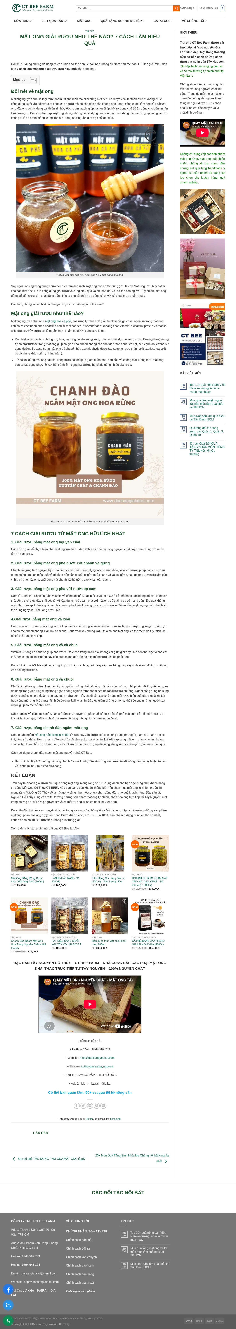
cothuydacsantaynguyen (97, 1066)
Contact (25, 1318)
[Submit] (176, 8)
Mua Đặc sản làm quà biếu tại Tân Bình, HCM (207, 417)
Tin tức (89, 31)
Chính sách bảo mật (79, 1239)
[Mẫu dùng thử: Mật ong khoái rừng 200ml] (110, 915)
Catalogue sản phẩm (80, 1291)
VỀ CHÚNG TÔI (193, 20)
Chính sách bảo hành (80, 1265)
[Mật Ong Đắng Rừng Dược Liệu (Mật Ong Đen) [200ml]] (29, 853)
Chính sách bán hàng (80, 1274)
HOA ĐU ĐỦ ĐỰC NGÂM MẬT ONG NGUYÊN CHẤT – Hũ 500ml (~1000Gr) (150, 881)
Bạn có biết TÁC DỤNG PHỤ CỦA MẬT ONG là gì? (51, 1159)
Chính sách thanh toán (81, 1282)
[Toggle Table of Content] (31, 80)
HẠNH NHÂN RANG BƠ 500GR (65, 880)
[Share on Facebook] (77, 1106)
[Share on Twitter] (83, 1106)
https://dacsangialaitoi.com (97, 1057)
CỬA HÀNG (22, 20)
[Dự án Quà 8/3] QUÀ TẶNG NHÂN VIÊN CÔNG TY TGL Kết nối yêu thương (207, 449)
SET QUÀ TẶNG (54, 20)
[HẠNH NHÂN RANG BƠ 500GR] (69, 853)
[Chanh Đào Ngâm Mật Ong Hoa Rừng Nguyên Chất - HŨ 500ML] (29, 915)
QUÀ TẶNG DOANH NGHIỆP (121, 20)
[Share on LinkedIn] (103, 1106)
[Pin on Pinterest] (97, 1106)
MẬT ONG (84, 20)
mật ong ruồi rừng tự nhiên (51, 734)
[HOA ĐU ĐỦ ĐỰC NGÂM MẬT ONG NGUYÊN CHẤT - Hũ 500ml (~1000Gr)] (150, 853)
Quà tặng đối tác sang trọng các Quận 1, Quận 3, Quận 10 (207, 431)
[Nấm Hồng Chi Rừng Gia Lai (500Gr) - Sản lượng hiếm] (110, 853)
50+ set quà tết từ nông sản (108, 1092)
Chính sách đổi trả (78, 1248)
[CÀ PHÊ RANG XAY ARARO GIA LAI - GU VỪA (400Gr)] (150, 915)
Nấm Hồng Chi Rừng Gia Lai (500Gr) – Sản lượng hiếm (108, 880)
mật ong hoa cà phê (58, 321)
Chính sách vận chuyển (81, 1257)
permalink (115, 1118)
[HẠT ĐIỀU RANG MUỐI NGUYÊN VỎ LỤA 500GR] (69, 915)
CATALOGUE (163, 20)
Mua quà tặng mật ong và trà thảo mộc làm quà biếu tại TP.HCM (206, 404)
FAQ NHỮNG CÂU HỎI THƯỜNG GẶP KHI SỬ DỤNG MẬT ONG (67, 1318)
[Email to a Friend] (90, 1106)
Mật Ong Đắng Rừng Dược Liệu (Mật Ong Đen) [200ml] (27, 880)
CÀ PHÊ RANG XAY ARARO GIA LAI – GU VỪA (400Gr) (148, 942)
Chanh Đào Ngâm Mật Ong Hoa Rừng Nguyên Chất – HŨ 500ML (28, 944)
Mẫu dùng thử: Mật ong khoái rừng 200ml (109, 942)
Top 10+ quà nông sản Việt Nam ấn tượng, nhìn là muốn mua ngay (207, 388)
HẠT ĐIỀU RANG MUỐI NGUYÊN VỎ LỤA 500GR (66, 942)
